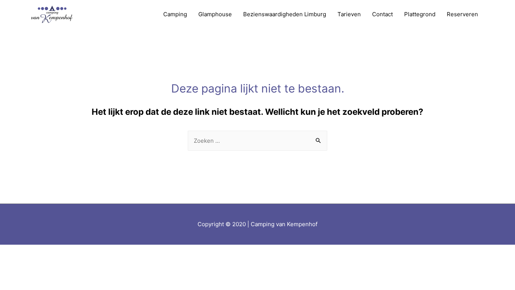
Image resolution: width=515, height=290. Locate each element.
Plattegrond (419, 14)
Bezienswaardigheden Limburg (284, 14)
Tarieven (349, 14)
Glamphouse (215, 14)
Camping (175, 14)
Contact (382, 14)
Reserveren (462, 14)
